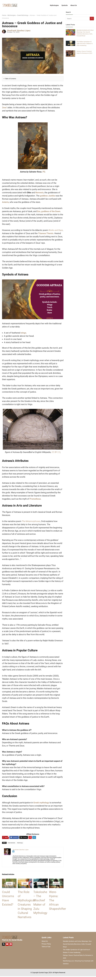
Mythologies (54, 5)
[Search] (92, 18)
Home (4, 15)
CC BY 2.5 (55, 452)
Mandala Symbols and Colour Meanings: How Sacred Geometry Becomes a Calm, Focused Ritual (77, 944)
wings (23, 333)
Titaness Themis (45, 233)
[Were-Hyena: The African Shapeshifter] (56, 880)
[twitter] (3, 944)
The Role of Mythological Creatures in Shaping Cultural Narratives (26, 904)
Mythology (20, 842)
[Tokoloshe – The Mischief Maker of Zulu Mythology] (40, 880)
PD (43, 172)
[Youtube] (7, 944)
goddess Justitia (47, 196)
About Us (73, 5)
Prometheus (35, 499)
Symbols (65, 5)
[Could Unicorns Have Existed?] (9, 880)
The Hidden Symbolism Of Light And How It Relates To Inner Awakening (85, 43)
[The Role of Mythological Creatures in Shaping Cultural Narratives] (25, 880)
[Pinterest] (10, 944)
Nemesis (39, 192)
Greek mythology (41, 802)
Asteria (5, 202)
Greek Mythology (22, 15)
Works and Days (55, 230)
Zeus (4, 107)
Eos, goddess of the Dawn (48, 211)
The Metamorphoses (31, 521)
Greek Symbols (11, 842)
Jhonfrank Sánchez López (18, 30)
